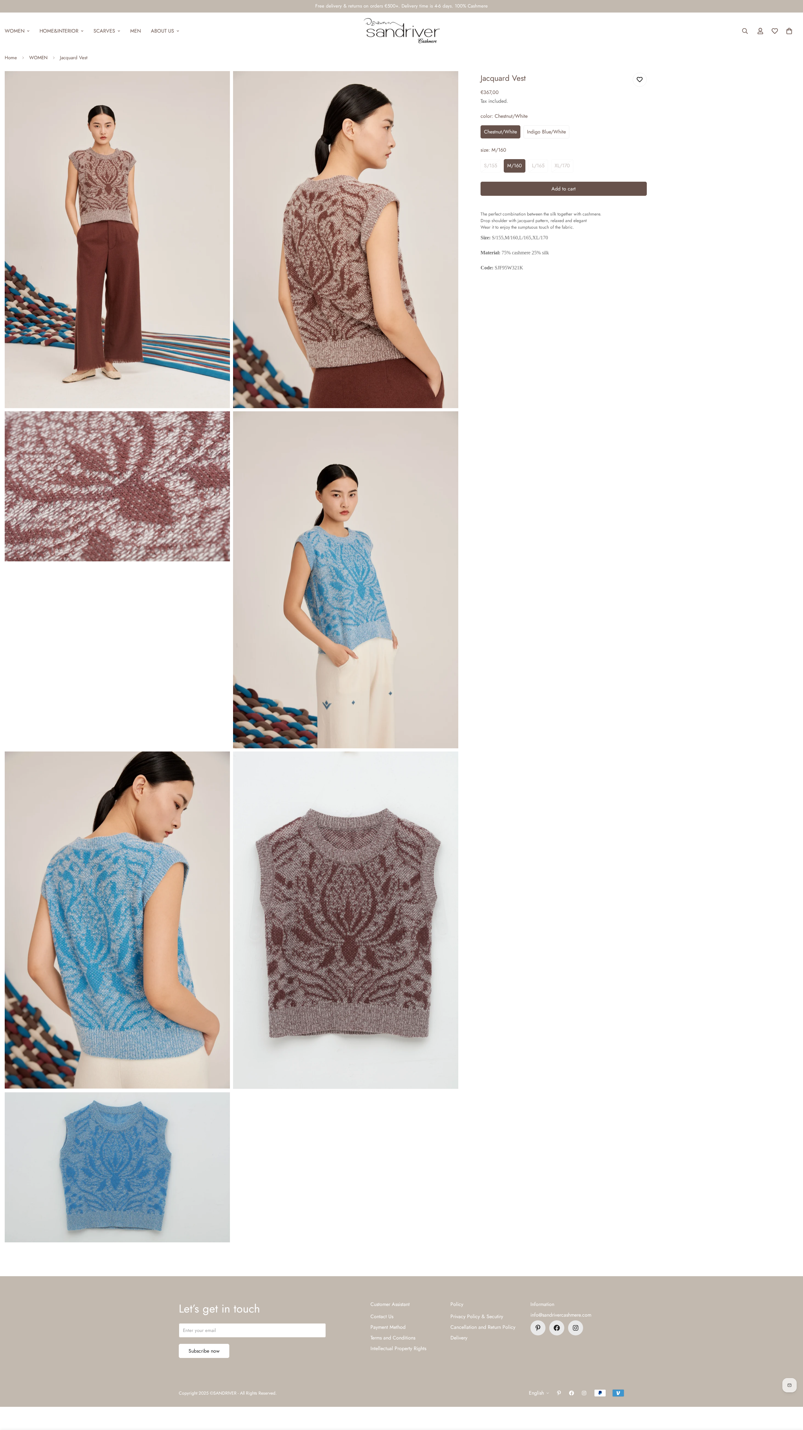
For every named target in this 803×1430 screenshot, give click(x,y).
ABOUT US (162, 30)
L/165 (538, 165)
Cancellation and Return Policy (482, 1327)
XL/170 (562, 165)
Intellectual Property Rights (398, 1348)
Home (11, 57)
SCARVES (104, 30)
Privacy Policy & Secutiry (476, 1316)
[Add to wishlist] (640, 80)
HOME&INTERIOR (59, 30)
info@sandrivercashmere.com (560, 1314)
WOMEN (38, 57)
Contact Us (381, 1316)
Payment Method (388, 1327)
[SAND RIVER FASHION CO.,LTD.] (401, 31)
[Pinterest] (537, 1327)
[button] (789, 31)
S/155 (490, 165)
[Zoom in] (218, 84)
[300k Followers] (556, 1327)
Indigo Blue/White (546, 131)
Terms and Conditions (392, 1337)
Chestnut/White (500, 131)
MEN (135, 30)
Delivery (458, 1337)
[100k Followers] (575, 1327)
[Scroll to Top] (791, 1396)
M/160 (514, 165)
